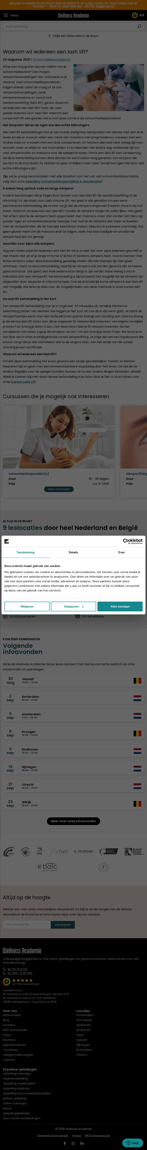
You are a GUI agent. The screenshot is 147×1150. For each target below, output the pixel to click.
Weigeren (27, 606)
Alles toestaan (120, 606)
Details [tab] (73, 552)
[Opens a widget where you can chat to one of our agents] (132, 1143)
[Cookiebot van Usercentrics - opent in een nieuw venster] (126, 541)
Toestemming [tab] (25, 552)
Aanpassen (71, 606)
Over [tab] (121, 552)
